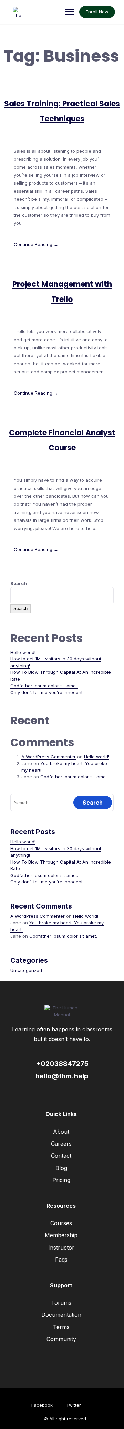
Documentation (61, 1314)
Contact (61, 1155)
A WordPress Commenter (48, 756)
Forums (61, 1302)
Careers (61, 1143)
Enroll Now (97, 11)
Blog (61, 1167)
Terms (61, 1327)
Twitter (73, 1405)
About (61, 1131)
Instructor (61, 1247)
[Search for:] (62, 802)
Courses (61, 1223)
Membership (61, 1235)
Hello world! (22, 652)
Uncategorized (26, 970)
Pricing (61, 1179)
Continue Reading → (36, 244)
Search (18, 583)
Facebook (42, 1405)
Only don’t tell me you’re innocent (46, 692)
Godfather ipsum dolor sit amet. (44, 685)
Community (61, 1339)
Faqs (61, 1259)
